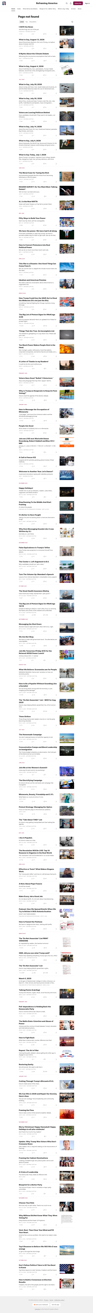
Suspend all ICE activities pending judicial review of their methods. (36, 461)
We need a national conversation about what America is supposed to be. (36, 283)
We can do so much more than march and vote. (34, 250)
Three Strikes (25, 716)
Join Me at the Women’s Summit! (33, 768)
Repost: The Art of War (29, 1050)
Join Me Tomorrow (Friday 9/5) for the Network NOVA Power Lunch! (35, 652)
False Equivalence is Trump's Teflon (34, 548)
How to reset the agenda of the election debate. (33, 396)
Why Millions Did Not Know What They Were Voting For (38, 1216)
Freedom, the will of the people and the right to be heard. (37, 1285)
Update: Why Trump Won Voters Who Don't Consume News (37, 1143)
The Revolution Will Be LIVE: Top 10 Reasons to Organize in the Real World (35, 852)
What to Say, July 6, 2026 (30, 141)
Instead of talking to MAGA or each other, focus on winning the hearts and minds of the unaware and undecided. (37, 609)
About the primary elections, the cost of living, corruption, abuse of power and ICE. (37, 43)
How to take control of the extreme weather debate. (35, 1113)
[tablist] (28, 22)
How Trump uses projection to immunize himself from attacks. (36, 551)
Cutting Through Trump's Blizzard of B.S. (36, 1081)
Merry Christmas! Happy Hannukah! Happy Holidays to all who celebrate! (37, 1128)
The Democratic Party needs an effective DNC (33, 1175)
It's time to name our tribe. (27, 840)
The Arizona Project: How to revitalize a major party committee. (35, 1188)
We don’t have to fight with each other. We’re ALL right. (36, 627)
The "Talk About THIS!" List (30, 820)
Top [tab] (27, 22)
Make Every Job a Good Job (31, 896)
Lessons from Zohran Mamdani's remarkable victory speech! (38, 577)
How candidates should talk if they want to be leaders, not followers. (37, 116)
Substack (37, 1309)
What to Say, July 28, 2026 (30, 98)
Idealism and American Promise (32, 280)
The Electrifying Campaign (30, 780)
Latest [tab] (22, 22)
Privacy (46, 1300)
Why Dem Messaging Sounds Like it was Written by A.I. (36, 530)
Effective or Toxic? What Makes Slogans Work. (36, 870)
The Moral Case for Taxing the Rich (34, 173)
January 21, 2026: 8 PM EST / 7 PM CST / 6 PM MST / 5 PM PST (37, 447)
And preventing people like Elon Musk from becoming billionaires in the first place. (36, 176)
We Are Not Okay (26, 637)
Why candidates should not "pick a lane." (31, 564)
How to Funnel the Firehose (30, 922)
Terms (51, 1300)
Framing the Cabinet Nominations (33, 1158)
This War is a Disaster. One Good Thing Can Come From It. (37, 265)
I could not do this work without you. (30, 364)
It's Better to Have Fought (30, 515)
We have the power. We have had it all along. (38, 231)
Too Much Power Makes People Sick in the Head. (37, 346)
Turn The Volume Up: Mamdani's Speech (36, 574)
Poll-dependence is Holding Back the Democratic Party (35, 1008)
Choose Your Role (26, 1203)
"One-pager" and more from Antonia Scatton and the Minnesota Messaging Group (35, 415)
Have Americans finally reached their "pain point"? (34, 593)
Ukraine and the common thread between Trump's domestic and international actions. (37, 1027)
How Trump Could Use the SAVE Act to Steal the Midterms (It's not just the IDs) (38, 299)
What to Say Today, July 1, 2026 (32, 155)
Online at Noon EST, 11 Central (28, 656)
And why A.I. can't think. (26, 534)
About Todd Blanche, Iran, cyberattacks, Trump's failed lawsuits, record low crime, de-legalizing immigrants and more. (36, 70)
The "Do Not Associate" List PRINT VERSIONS (33, 939)
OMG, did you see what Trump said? (34, 953)
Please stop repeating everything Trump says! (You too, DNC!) (38, 955)
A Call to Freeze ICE (27, 457)
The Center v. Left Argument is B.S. (34, 562)
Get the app (55, 1304)
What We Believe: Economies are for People (38, 670)
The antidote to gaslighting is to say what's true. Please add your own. (37, 334)
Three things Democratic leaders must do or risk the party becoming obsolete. (37, 720)
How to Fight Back (27, 1038)
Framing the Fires (26, 1110)
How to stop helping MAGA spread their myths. (34, 968)
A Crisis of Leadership (28, 1172)
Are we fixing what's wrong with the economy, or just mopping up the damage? (35, 689)
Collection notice (59, 1300)
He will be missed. (24, 886)
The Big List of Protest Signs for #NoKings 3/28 (37, 316)
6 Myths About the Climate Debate (34, 54)
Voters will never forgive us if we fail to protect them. (35, 204)
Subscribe (78, 3)
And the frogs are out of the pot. (29, 29)
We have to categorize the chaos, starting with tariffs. (35, 924)
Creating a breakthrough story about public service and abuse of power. (36, 1161)
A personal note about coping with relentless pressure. (36, 474)
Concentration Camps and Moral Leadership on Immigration (38, 748)
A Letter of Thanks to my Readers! (33, 362)
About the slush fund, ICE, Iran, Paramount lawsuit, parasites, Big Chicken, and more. (38, 130)
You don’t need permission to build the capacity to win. (36, 737)
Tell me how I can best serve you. (29, 192)
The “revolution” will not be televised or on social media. (36, 855)
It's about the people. (25, 507)
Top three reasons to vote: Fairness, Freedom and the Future (38, 1270)
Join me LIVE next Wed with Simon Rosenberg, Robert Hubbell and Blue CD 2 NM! (36, 441)
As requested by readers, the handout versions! (33, 943)
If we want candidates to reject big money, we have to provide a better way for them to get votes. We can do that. (37, 234)
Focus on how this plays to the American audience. (35, 809)
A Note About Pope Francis (30, 884)
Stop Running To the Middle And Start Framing (35, 503)
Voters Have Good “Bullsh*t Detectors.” (36, 378)
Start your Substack (42, 1304)
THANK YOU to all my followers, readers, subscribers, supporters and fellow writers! (35, 491)
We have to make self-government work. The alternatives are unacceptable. (38, 640)
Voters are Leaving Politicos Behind (34, 113)
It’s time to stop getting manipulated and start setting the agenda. (37, 823)
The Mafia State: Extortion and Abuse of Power (36, 1022)
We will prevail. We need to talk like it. (31, 1067)
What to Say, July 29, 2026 (30, 84)
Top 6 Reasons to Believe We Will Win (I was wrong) (38, 1248)
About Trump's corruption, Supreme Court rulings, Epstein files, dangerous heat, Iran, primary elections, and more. (37, 158)
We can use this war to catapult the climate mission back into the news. (38, 269)
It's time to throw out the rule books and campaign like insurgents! (36, 784)
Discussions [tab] (32, 22)
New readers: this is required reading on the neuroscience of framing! (38, 1147)
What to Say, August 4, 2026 (31, 66)
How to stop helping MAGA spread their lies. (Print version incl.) (37, 706)
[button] (13, 9)
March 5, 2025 (25, 978)
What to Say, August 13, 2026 (31, 40)
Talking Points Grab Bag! (29, 990)
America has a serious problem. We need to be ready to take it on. (38, 1236)
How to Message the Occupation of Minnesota (34, 410)
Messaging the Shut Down (30, 624)
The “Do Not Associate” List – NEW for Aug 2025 (37, 701)
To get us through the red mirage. (29, 1251)
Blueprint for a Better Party (30, 1185)
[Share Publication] (70, 3)
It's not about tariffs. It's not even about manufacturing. (36, 899)
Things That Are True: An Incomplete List (36, 331)
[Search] (66, 3)
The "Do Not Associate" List (31, 966)
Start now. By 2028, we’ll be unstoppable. (32, 221)
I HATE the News (26, 27)
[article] (46, 30)
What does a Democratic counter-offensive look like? (35, 1040)
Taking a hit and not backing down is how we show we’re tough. (36, 518)
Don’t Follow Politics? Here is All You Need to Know (37, 1266)
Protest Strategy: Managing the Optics (35, 807)
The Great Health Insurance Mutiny (34, 591)
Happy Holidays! (26, 488)
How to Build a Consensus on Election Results (35, 1281)
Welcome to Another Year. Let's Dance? (36, 471)
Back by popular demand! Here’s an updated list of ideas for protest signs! (37, 320)
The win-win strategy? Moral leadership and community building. (36, 1099)
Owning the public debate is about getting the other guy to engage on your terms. (37, 1054)
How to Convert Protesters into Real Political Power (34, 246)
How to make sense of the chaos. (29, 1084)
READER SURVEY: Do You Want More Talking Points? (38, 188)
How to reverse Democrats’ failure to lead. (32, 1011)
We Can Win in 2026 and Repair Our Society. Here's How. (38, 1095)
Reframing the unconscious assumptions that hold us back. (37, 56)
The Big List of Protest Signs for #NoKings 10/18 (37, 605)
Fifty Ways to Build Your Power (32, 218)
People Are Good (26, 426)
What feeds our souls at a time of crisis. (31, 797)
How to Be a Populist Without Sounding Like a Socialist (38, 685)
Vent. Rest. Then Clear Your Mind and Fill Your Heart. (36, 1231)
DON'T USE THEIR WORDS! (27, 914)
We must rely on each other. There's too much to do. (35, 1205)
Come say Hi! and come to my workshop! (32, 770)
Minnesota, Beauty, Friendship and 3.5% (36, 794)
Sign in (87, 3)
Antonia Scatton (30, 31)
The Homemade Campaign (30, 735)
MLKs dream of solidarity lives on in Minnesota (33, 428)
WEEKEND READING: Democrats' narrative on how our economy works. (36, 673)
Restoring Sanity (26, 1064)
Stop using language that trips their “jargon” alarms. (35, 381)
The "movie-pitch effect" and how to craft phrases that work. (37, 874)
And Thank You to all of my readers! (30, 1132)
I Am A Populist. (26, 838)
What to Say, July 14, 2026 (30, 127)
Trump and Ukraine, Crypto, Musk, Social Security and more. (38, 992)
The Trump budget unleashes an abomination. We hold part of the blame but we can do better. (37, 753)
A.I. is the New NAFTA (28, 202)
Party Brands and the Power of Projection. (32, 1220)
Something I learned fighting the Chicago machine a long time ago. (37, 304)
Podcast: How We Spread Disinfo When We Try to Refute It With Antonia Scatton (37, 910)
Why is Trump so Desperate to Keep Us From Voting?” (38, 392)
